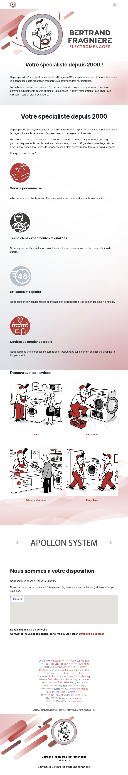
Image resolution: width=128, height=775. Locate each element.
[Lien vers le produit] (36, 404)
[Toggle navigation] (115, 4)
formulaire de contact (90, 633)
